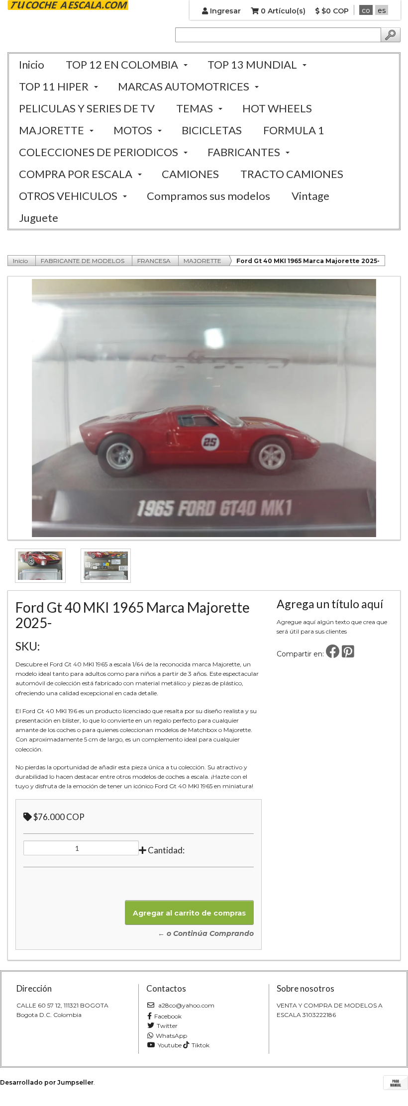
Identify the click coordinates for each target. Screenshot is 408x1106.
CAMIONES (190, 174)
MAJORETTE (51, 130)
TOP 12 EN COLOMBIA (122, 64)
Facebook (168, 1016)
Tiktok (200, 1045)
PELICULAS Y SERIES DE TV (87, 108)
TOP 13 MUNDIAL (252, 64)
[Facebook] (333, 653)
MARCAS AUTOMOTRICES (183, 86)
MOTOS (132, 130)
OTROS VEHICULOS (68, 195)
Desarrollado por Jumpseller (47, 1082)
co (366, 10)
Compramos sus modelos (208, 195)
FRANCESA (154, 261)
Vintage (310, 195)
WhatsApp (171, 1035)
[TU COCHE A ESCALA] (67, 5)
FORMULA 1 (293, 130)
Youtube (170, 1045)
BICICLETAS (212, 130)
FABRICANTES (243, 152)
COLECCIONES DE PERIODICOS (98, 152)
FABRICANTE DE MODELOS (82, 261)
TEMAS (194, 108)
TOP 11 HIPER (54, 86)
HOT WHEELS (277, 108)
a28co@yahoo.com (185, 1005)
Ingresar (224, 10)
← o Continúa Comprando (206, 933)
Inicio (31, 64)
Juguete (38, 217)
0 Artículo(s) (282, 10)
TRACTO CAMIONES (291, 174)
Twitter (167, 1025)
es (382, 10)
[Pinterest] (348, 653)
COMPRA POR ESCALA (75, 174)
